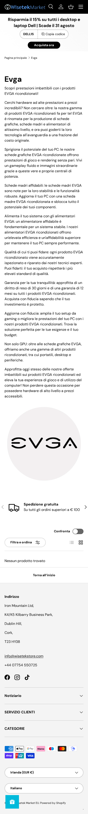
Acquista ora (44, 45)
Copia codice (55, 34)
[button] (71, 7)
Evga (34, 58)
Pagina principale (16, 58)
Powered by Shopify (53, 803)
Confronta (62, 531)
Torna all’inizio (44, 575)
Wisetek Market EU (27, 803)
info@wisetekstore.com (24, 656)
